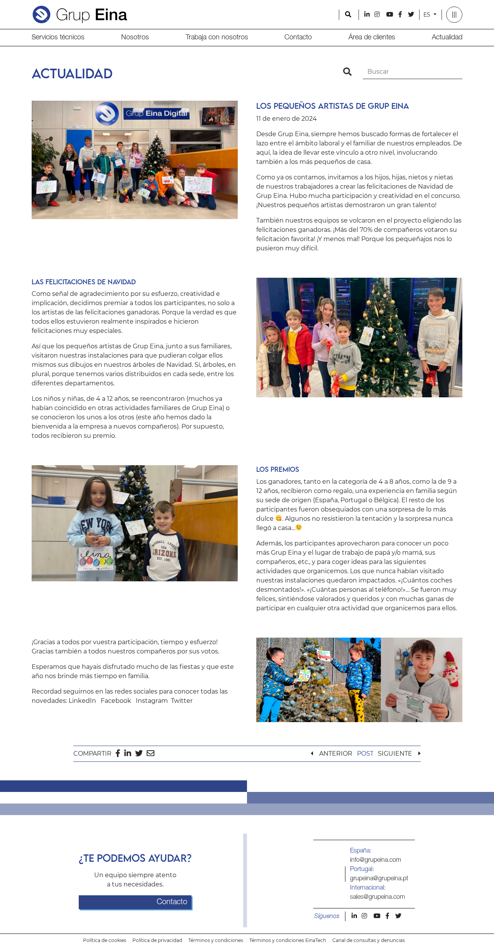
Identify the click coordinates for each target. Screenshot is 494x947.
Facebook (116, 700)
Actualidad (447, 37)
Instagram (152, 700)
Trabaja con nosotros (217, 37)
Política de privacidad (157, 940)
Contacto (298, 37)
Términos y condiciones (215, 940)
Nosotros (135, 37)
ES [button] (427, 14)
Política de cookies (104, 940)
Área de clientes (372, 37)
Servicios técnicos (58, 37)
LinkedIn (82, 700)
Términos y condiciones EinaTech (287, 940)
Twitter (182, 700)
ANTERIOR (335, 753)
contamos (309, 177)
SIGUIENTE (395, 753)
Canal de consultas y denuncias (368, 940)
